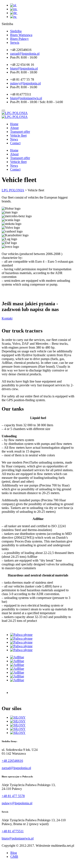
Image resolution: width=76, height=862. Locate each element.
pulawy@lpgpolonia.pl (17, 803)
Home (14, 124)
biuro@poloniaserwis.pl (18, 838)
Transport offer (20, 131)
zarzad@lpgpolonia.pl (16, 768)
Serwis (14, 42)
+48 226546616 (12, 760)
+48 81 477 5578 (13, 796)
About (14, 128)
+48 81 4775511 (13, 831)
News (14, 139)
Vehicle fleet (18, 135)
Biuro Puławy (19, 39)
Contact (15, 143)
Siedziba (16, 31)
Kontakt (7, 318)
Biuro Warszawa (21, 35)
